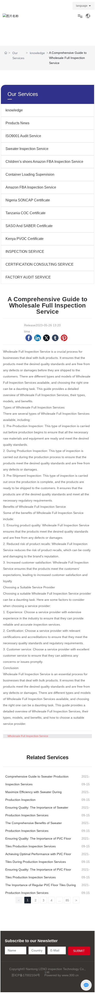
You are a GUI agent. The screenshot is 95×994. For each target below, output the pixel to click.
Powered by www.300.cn (61, 975)
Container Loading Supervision (30, 174)
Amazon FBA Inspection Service (31, 187)
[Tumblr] (55, 338)
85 (67, 900)
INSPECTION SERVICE (25, 251)
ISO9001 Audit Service (23, 136)
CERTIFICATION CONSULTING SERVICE (40, 264)
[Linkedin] (37, 338)
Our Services (18, 55)
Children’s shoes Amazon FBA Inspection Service (44, 161)
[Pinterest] (64, 338)
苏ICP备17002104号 (25, 975)
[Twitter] (46, 338)
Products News (17, 123)
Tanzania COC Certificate (26, 213)
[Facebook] (28, 338)
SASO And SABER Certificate (29, 226)
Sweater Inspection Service (27, 149)
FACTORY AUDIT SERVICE (28, 277)
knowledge (37, 53)
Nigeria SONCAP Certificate (28, 200)
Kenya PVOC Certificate (25, 239)
